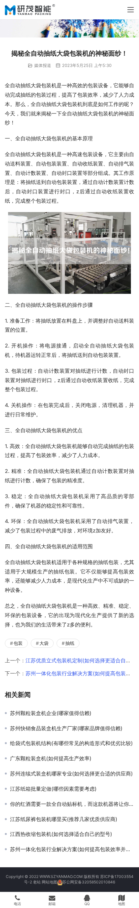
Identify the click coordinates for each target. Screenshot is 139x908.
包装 (18, 643)
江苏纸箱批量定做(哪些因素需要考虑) (53, 789)
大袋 (43, 643)
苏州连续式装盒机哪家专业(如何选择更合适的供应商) (71, 773)
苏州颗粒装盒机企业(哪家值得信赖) (50, 713)
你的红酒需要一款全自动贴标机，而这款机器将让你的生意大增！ (72, 804)
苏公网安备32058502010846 (88, 882)
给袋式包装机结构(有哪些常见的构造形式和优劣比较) (71, 743)
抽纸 (69, 643)
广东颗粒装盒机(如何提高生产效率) (50, 758)
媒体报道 (42, 65)
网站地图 (49, 882)
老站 (37, 882)
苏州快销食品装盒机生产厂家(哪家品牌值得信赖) (66, 728)
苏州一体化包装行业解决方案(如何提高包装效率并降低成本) (72, 849)
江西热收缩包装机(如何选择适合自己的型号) (61, 834)
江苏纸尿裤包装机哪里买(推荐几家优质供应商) (63, 819)
